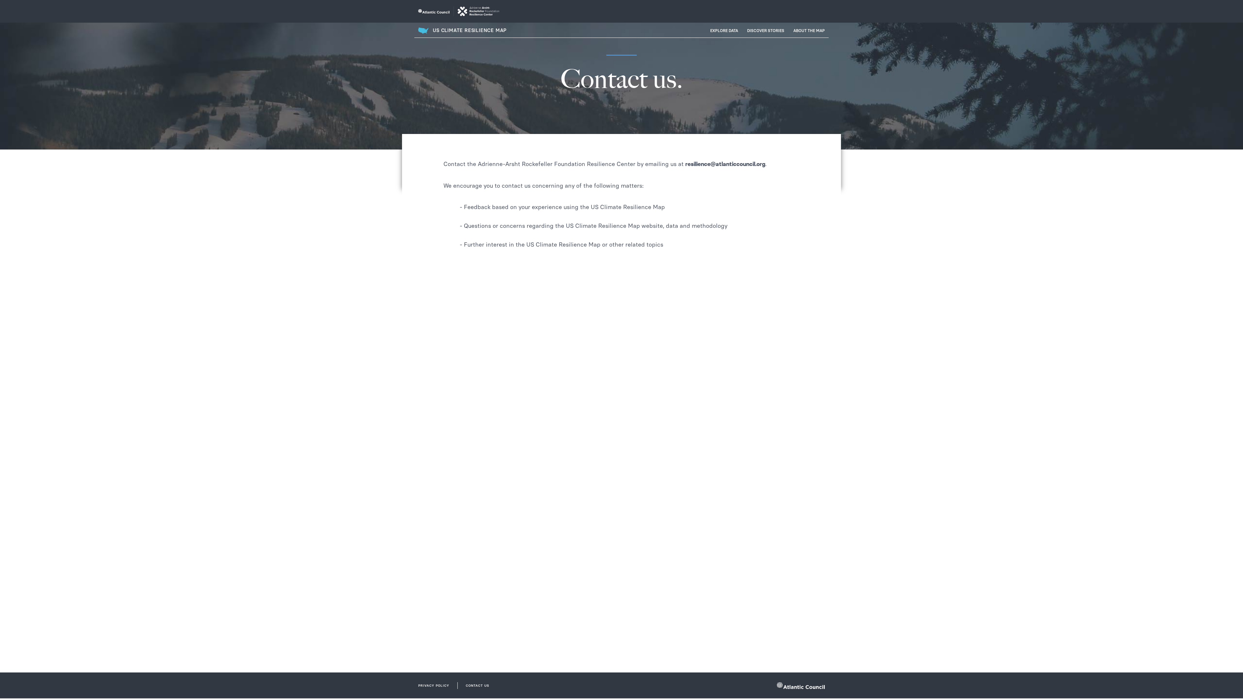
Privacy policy (433, 685)
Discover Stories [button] (765, 30)
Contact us (477, 685)
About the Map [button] (809, 30)
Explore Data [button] (724, 30)
